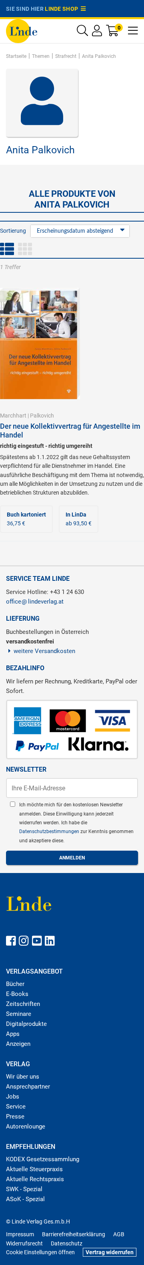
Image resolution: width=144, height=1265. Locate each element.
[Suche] (82, 32)
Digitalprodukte (26, 1023)
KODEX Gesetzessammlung (42, 1159)
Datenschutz (66, 1243)
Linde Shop (63, 9)
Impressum (20, 1234)
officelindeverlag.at (35, 601)
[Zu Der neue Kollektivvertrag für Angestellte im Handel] (40, 343)
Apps (13, 1033)
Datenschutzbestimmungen (49, 831)
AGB (118, 1234)
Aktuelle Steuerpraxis (34, 1169)
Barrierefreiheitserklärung (73, 1234)
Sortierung (13, 231)
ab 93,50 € (79, 519)
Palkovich (42, 415)
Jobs (12, 1096)
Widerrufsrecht (24, 1243)
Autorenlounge (25, 1126)
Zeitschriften (23, 1004)
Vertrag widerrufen (110, 1252)
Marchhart (13, 415)
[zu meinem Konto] (97, 32)
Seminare (18, 1014)
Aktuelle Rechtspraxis (35, 1179)
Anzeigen (18, 1043)
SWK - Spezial (24, 1189)
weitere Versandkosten (44, 651)
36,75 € (26, 519)
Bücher (15, 984)
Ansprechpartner (28, 1086)
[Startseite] (21, 30)
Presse (15, 1116)
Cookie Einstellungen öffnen (40, 1252)
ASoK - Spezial (25, 1199)
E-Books (17, 994)
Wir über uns (22, 1076)
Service (16, 1106)
